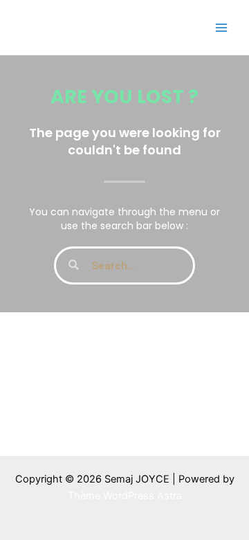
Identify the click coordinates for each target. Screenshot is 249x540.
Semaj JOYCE (84, 26)
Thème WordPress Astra (125, 495)
